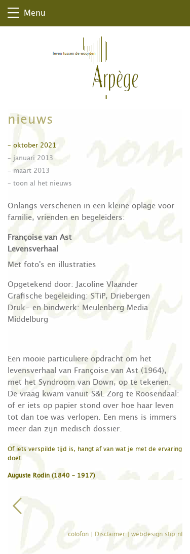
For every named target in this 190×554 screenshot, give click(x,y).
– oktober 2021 (32, 145)
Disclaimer (111, 534)
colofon (79, 534)
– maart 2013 (29, 170)
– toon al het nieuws (40, 183)
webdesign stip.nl (156, 534)
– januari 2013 (30, 158)
